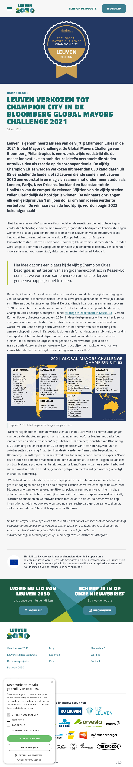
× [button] (51, 682)
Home (11, 93)
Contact (95, 661)
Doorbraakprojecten (18, 661)
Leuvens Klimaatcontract (22, 654)
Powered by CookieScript (29, 760)
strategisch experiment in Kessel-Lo (88, 313)
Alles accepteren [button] (29, 738)
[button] (11, 8)
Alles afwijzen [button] (29, 747)
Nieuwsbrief (98, 648)
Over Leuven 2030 (18, 648)
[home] (39, 8)
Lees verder (27, 707)
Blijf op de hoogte (83, 9)
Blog (22, 93)
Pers (51, 661)
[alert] (29, 721)
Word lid (114, 9)
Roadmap (54, 654)
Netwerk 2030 (15, 667)
